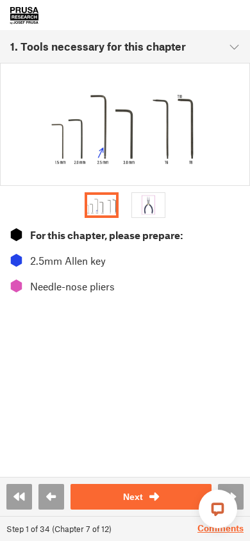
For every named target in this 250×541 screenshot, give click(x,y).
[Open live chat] (218, 509)
